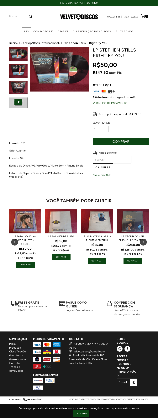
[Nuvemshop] (26, 400)
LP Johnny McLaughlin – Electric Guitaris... (97, 238)
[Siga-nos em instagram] (120, 349)
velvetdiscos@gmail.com (89, 351)
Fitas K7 (63, 31)
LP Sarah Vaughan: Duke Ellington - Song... (25, 240)
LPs (26, 31)
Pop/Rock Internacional (42, 43)
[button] (18, 102)
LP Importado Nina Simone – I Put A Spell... (133, 238)
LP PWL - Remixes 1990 (61, 236)
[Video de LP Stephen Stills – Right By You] (18, 102)
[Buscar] (30, 16)
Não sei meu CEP (101, 175)
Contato (14, 363)
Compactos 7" (43, 31)
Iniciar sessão (130, 17)
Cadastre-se (113, 17)
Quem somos (17, 359)
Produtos (15, 347)
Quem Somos (124, 31)
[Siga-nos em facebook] (127, 349)
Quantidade (101, 122)
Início (13, 43)
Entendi (81, 413)
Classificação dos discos (92, 31)
